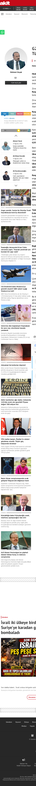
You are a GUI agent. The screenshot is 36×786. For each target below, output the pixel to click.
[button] (16, 135)
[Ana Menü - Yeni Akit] (2, 14)
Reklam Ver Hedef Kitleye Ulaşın (24, 765)
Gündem (9, 14)
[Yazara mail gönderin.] (15, 78)
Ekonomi (25, 14)
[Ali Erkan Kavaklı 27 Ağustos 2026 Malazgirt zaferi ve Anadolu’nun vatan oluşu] (15, 167)
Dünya (26, 722)
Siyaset (16, 14)
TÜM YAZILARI (16, 83)
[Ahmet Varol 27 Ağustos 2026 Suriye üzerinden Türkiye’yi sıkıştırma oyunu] (15, 152)
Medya (24, 726)
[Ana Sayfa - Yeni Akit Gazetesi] (5, 3)
